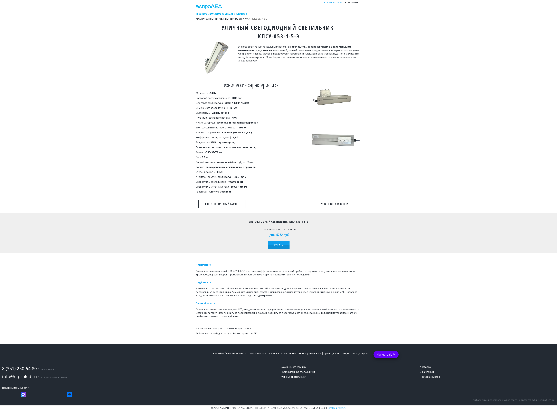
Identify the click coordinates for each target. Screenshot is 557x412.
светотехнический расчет (222, 204)
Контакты (345, 10)
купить (278, 245)
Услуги (333, 10)
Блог (324, 10)
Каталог (314, 10)
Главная (303, 10)
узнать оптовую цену (335, 204)
